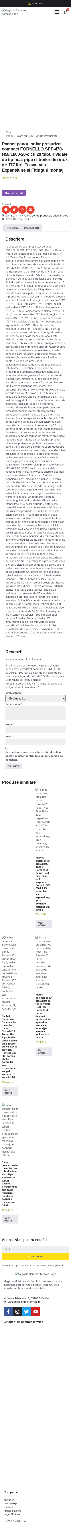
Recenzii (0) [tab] (31, 227)
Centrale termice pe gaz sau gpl (35, 1419)
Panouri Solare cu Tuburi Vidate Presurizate (32, 135)
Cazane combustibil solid (30, 1336)
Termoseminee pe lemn (34, 1452)
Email (9, 736)
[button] (57, 12)
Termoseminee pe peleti (35, 1463)
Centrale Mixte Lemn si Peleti (34, 1372)
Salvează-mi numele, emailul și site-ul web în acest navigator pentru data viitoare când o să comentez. (34, 756)
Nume (9, 724)
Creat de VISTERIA (15, 1520)
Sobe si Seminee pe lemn (30, 1437)
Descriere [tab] (13, 227)
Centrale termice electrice (26, 1401)
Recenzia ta (13, 704)
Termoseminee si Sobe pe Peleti (34, 1477)
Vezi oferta (13, 192)
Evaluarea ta (13, 692)
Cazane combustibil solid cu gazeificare (30, 1354)
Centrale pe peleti (27, 1387)
